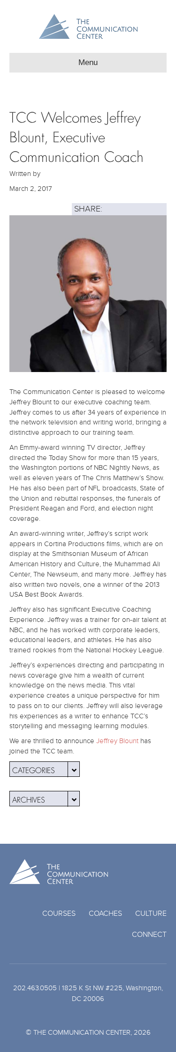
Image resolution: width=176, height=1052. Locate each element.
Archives (28, 798)
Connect (149, 934)
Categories (33, 769)
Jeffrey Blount (117, 741)
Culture (151, 913)
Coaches (105, 913)
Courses (59, 913)
